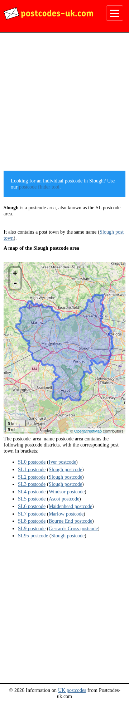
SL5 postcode (32, 499)
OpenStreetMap (88, 431)
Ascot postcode (64, 499)
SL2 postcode (32, 477)
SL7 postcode (32, 514)
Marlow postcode (66, 514)
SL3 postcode (32, 484)
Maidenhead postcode (70, 506)
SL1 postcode (32, 469)
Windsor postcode (67, 491)
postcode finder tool (39, 187)
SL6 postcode (32, 506)
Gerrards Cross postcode (73, 528)
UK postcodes (72, 690)
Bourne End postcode (70, 521)
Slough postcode (65, 469)
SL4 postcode (32, 491)
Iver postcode (62, 462)
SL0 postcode (32, 462)
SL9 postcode (32, 528)
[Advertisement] (64, 104)
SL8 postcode (32, 521)
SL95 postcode (33, 535)
